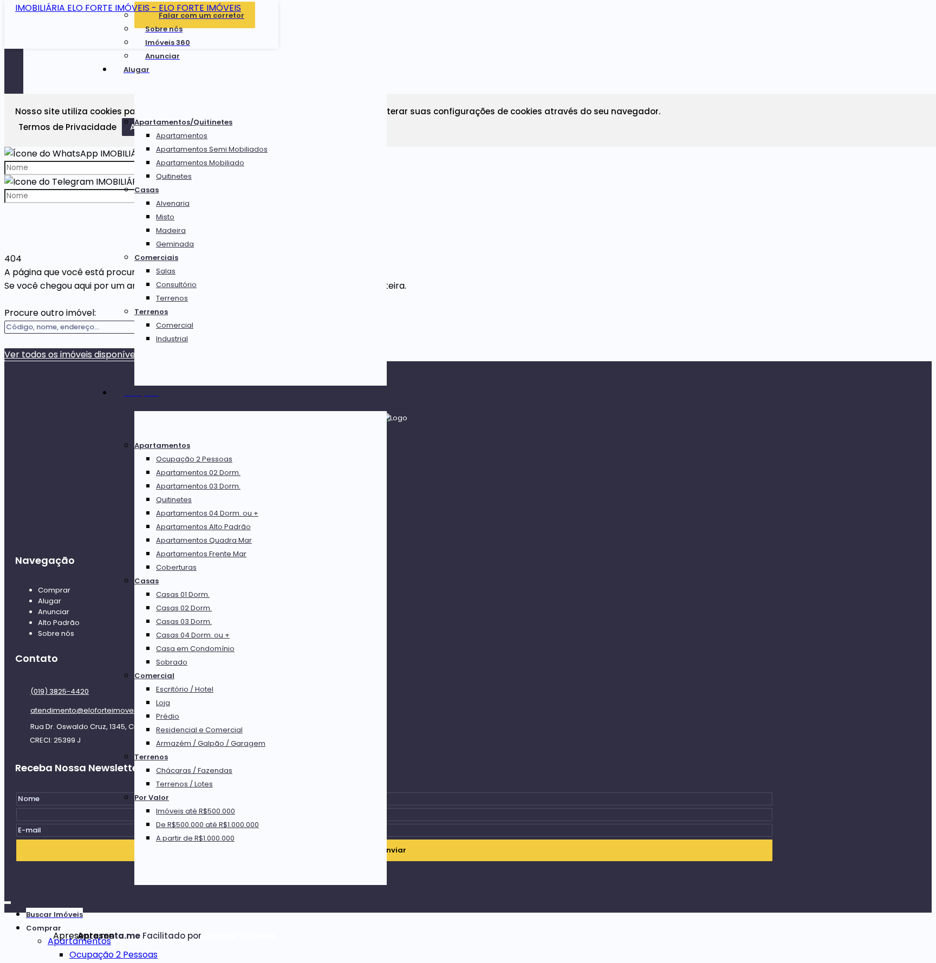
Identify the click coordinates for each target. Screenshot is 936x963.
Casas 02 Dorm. (184, 608)
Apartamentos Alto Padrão (203, 527)
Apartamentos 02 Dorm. (198, 472)
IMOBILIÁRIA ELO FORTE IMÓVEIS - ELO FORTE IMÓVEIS (128, 8)
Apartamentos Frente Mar (201, 554)
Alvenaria (173, 203)
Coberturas (176, 567)
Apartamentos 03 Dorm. (198, 486)
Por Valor (151, 797)
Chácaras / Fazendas (194, 770)
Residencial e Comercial (199, 730)
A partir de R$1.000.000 (195, 838)
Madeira (171, 230)
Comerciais (156, 257)
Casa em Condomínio (195, 648)
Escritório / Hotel (184, 689)
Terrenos (172, 298)
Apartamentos (181, 136)
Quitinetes (174, 176)
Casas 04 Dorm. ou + (193, 635)
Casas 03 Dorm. (184, 621)
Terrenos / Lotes (184, 784)
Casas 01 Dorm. (183, 594)
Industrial (172, 339)
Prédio (167, 716)
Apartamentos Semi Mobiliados (212, 149)
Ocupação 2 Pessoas (194, 459)
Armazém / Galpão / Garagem (210, 743)
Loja (163, 703)
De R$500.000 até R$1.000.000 (207, 824)
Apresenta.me (65, 935)
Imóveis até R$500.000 (195, 811)
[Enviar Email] (468, 13)
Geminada (175, 244)
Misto (165, 217)
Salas (166, 271)
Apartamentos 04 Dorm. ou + (207, 513)
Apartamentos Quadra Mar (204, 540)
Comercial (174, 325)
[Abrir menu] (7, 900)
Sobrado (171, 662)
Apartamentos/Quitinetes (183, 122)
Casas (146, 190)
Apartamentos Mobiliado (200, 163)
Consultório (176, 284)
